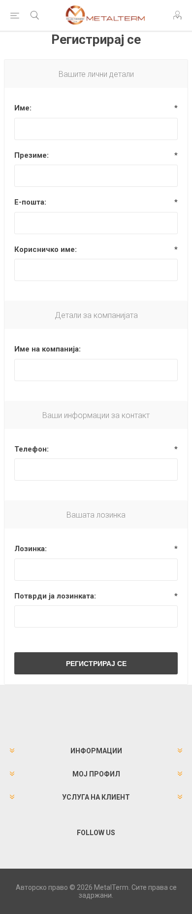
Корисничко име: (45, 249)
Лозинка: (30, 548)
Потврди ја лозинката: (55, 596)
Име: (23, 108)
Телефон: (31, 449)
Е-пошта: (30, 202)
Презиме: (31, 155)
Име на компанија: (47, 349)
